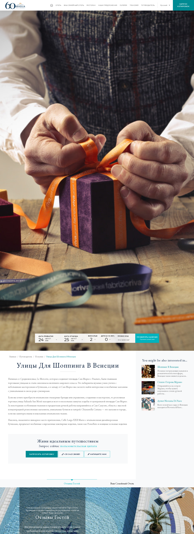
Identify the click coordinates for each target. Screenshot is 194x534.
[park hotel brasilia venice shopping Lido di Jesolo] (148, 371)
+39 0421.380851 (71, 454)
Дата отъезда (71, 336)
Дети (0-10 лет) (107, 336)
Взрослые (93, 336)
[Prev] (5, 527)
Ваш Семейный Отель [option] (122, 483)
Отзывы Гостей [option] (72, 483)
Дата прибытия (46, 336)
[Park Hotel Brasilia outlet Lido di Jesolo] (148, 404)
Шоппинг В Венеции (168, 366)
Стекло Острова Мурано (169, 382)
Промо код (123, 336)
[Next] (189, 527)
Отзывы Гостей (52, 517)
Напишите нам (97, 454)
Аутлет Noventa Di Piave (169, 400)
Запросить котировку (41, 454)
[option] (97, 181)
